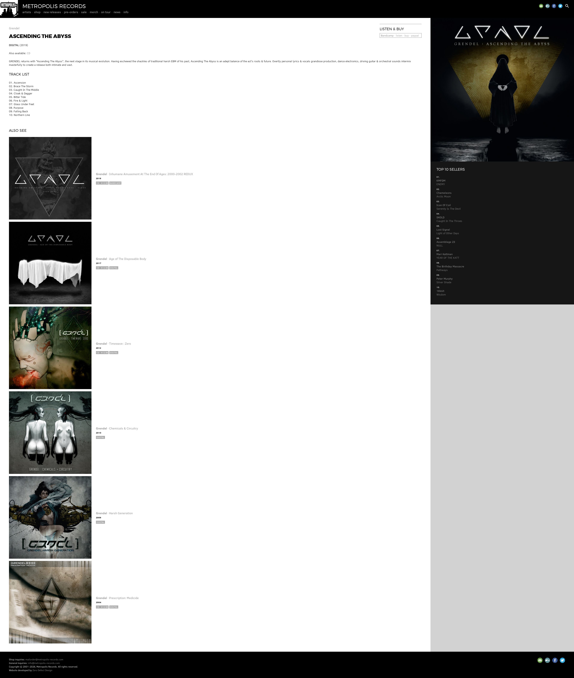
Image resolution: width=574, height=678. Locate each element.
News (117, 12)
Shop (37, 12)
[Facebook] (554, 6)
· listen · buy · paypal (400, 35)
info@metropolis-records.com (44, 663)
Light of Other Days (447, 231)
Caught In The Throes (449, 219)
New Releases (52, 12)
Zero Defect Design (42, 670)
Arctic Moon (444, 194)
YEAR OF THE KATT (447, 255)
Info (125, 12)
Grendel (14, 28)
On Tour (106, 12)
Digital (114, 267)
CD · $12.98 (102, 183)
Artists (26, 12)
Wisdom (441, 292)
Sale (84, 12)
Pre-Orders (71, 12)
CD (28, 53)
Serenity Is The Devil (448, 206)
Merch (94, 12)
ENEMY (440, 182)
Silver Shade (444, 280)
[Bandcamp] (547, 6)
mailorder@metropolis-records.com (44, 659)
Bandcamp (115, 183)
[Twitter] (560, 6)
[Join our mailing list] (541, 6)
